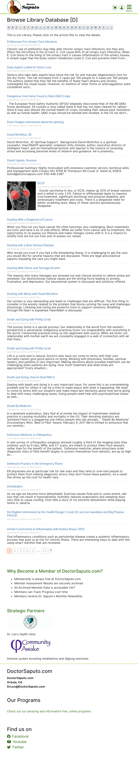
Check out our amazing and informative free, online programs (49, 711)
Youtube (20, 742)
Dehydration (15, 486)
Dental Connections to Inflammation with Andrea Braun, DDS (45, 529)
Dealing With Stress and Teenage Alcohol (33, 268)
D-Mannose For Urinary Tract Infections (32, 41)
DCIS (41, 183)
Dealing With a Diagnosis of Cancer (30, 219)
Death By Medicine (19, 405)
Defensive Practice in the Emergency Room (35, 463)
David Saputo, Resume (22, 160)
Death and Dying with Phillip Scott (28, 319)
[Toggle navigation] (129, 7)
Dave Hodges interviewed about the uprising (35, 122)
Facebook (20, 736)
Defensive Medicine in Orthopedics (29, 434)
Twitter (18, 747)
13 (44, 551)
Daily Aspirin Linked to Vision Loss (29, 67)
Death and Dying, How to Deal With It (30, 377)
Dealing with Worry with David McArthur (32, 293)
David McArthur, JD (19, 134)
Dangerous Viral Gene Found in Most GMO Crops (38, 96)
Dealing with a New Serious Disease (30, 245)
